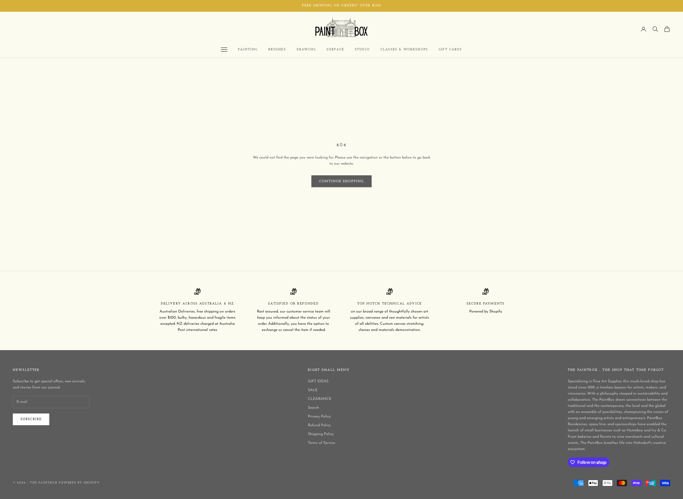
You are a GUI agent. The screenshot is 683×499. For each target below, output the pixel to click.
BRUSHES (277, 49)
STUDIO (362, 49)
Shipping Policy (321, 434)
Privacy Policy (319, 417)
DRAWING (306, 49)
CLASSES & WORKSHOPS (404, 49)
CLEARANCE (319, 399)
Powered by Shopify (79, 482)
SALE (312, 390)
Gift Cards (450, 49)
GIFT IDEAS (318, 381)
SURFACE (335, 49)
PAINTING (247, 49)
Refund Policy (319, 425)
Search (313, 408)
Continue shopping (341, 181)
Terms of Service (321, 443)
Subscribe (31, 419)
